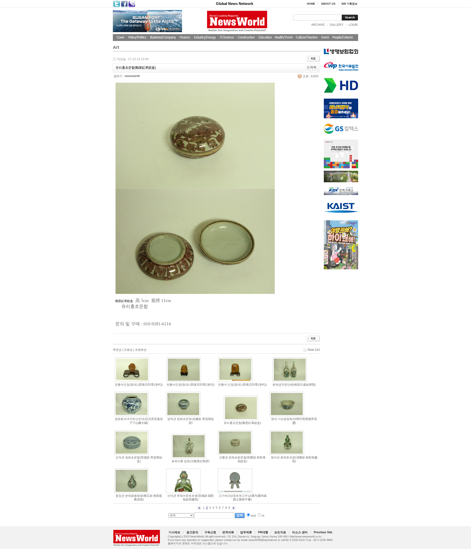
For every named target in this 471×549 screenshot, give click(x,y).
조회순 (128, 350)
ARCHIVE (318, 24)
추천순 (117, 350)
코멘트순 (141, 350)
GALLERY (336, 24)
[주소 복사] (311, 67)
